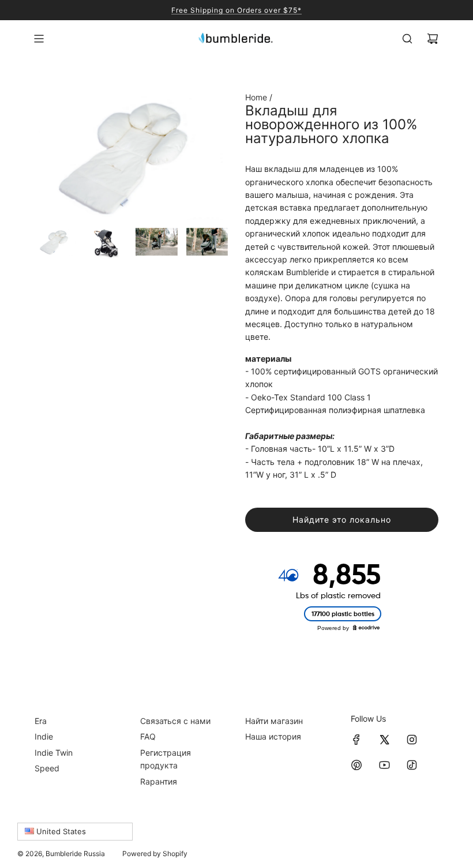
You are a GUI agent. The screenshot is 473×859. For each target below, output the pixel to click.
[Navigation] (38, 38)
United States (60, 831)
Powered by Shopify (154, 853)
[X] (384, 739)
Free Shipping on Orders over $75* (236, 10)
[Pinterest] (356, 765)
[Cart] (432, 38)
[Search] (407, 38)
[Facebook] (356, 739)
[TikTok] (412, 765)
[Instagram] (412, 739)
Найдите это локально (341, 519)
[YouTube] (384, 765)
